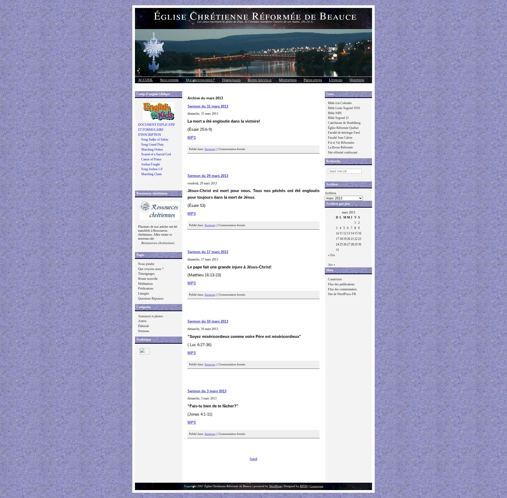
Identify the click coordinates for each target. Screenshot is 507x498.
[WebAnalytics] (145, 353)
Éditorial (143, 326)
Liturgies (335, 80)
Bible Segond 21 (338, 118)
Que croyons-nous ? (200, 80)
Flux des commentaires (342, 289)
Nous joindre (169, 80)
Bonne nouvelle (260, 80)
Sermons (143, 331)
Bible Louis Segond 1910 (344, 108)
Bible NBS (335, 113)
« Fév (331, 255)
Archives (330, 193)
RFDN (304, 486)
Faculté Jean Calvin (340, 137)
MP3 (191, 138)
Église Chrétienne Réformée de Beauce (255, 15)
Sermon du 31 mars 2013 (207, 106)
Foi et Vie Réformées (341, 143)
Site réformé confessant (342, 152)
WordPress (275, 486)
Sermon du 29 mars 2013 (207, 176)
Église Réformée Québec (343, 128)
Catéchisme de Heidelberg (344, 123)
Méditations (288, 80)
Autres (142, 321)
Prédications (313, 80)
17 (337, 239)
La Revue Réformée (340, 147)
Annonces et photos (150, 316)
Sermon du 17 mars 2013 (207, 252)
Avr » (331, 265)
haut (253, 459)
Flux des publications (341, 284)
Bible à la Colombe (340, 103)
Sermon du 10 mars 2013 (207, 321)
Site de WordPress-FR (342, 294)
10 (337, 233)
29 (356, 244)
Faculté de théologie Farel (344, 132)
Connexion (335, 279)
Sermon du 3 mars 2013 (206, 391)
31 (337, 250)
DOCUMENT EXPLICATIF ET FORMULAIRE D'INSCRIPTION (156, 129)
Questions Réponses (151, 298)
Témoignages (231, 80)
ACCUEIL (145, 80)
